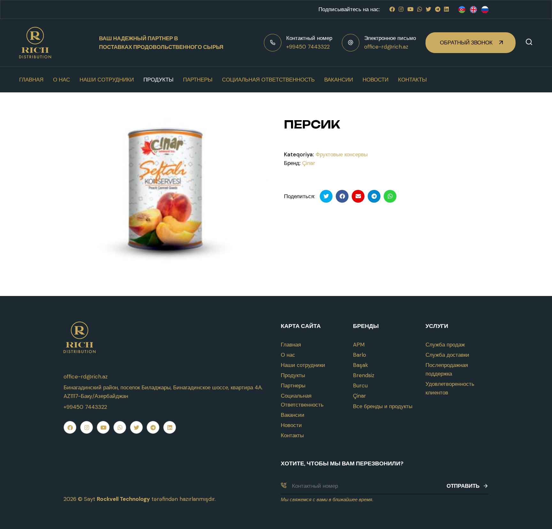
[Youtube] (410, 9)
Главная (31, 79)
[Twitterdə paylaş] (326, 196)
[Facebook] (392, 9)
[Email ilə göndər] (358, 196)
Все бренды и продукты (382, 406)
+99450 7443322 (308, 46)
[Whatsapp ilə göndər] (390, 196)
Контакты (412, 79)
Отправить (463, 485)
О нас (61, 79)
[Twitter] (428, 9)
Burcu (360, 385)
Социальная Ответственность (268, 79)
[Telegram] (437, 9)
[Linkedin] (446, 9)
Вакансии (338, 79)
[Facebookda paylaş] (342, 196)
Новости (375, 79)
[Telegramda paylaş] (374, 196)
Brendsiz (363, 375)
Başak (360, 365)
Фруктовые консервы (342, 154)
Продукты (158, 79)
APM (358, 344)
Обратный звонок (466, 42)
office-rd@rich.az (386, 46)
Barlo (359, 354)
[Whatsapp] (419, 9)
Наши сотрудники (107, 79)
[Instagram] (401, 9)
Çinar (308, 163)
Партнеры (197, 79)
